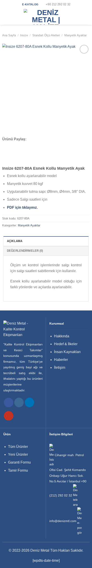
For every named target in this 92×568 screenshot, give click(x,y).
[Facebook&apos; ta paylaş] (11, 145)
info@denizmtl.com (62, 521)
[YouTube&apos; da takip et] (8, 416)
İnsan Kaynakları (67, 352)
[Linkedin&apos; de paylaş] (35, 145)
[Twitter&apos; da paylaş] (17, 145)
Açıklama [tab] (14, 241)
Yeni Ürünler (18, 454)
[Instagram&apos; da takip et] (19, 402)
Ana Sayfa (9, 35)
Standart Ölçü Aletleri (46, 35)
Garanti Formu (19, 462)
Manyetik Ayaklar (75, 35)
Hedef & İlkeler (65, 344)
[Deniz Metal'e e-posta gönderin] (79, 521)
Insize (24, 35)
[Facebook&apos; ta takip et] (8, 402)
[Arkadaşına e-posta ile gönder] (23, 145)
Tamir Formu (18, 470)
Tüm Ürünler (18, 447)
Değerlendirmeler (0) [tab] (25, 250)
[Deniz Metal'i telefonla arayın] (75, 495)
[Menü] (6, 16)
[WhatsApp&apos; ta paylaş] (5, 145)
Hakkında (61, 336)
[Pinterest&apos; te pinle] (29, 145)
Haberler (61, 360)
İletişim (59, 367)
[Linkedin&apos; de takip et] (29, 402)
